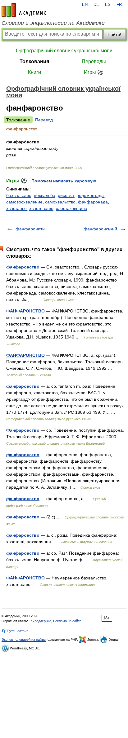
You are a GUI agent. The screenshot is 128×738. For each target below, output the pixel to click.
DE (96, 4)
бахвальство (18, 195)
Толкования (34, 61)
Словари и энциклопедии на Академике (53, 23)
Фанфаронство (22, 430)
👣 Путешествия (15, 631)
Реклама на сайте (67, 621)
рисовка (66, 195)
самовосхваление (24, 201)
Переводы (94, 61)
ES (108, 4)
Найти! (114, 34)
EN (85, 4)
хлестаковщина (71, 208)
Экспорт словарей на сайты (24, 639)
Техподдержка (40, 621)
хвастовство (41, 208)
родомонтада (90, 195)
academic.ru (24, 10)
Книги (34, 72)
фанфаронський (100, 228)
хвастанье (16, 208)
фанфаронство (22, 266)
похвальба (44, 195)
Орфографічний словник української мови (64, 50)
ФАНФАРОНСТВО (25, 310)
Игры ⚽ (93, 72)
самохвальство (60, 201)
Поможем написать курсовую (63, 180)
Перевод (44, 119)
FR (119, 4)
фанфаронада (93, 201)
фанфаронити (30, 228)
